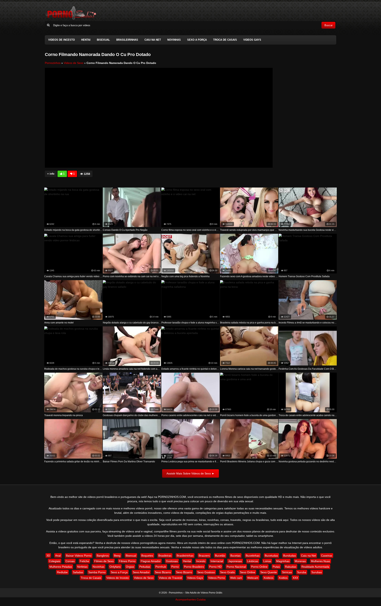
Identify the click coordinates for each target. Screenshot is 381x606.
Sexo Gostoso (206, 572)
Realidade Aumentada (315, 566)
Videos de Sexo (73, 62)
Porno (175, 566)
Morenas (300, 561)
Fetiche (84, 561)
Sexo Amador (141, 572)
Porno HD (215, 566)
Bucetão (220, 555)
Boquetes (147, 555)
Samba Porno (97, 572)
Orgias (130, 566)
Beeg (117, 555)
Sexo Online (247, 572)
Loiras (267, 561)
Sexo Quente (268, 572)
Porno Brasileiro (194, 566)
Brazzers (204, 555)
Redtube (62, 572)
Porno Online (259, 566)
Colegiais (54, 561)
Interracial (217, 561)
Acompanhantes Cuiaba (190, 599)
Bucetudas (271, 555)
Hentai (85, 39)
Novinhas (174, 39)
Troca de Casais (225, 39)
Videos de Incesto (61, 39)
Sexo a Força (197, 39)
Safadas (78, 572)
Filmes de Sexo (104, 561)
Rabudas (290, 566)
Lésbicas (252, 561)
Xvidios (283, 577)
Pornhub (160, 566)
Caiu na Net (152, 39)
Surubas (316, 572)
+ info (50, 173)
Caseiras (326, 555)
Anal (58, 555)
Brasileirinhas (127, 39)
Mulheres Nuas (320, 561)
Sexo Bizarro (163, 572)
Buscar (328, 25)
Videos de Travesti (170, 577)
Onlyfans (115, 566)
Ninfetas (82, 566)
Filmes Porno (127, 561)
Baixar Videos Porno (78, 555)
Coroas (70, 561)
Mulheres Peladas (60, 566)
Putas (276, 566)
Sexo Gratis (227, 572)
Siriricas (287, 572)
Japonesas (235, 561)
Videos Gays (252, 39)
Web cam (236, 577)
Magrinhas (283, 561)
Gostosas (172, 561)
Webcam (252, 577)
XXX (295, 577)
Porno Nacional (236, 566)
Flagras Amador (151, 561)
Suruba (301, 572)
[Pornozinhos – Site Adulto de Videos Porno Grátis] (70, 18)
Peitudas (144, 566)
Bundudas (289, 555)
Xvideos (268, 577)
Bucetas (235, 555)
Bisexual (103, 39)
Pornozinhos (53, 62)
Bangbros (103, 555)
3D (48, 555)
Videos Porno (216, 577)
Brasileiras (164, 555)
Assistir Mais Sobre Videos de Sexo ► (190, 473)
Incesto (200, 561)
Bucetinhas (253, 555)
